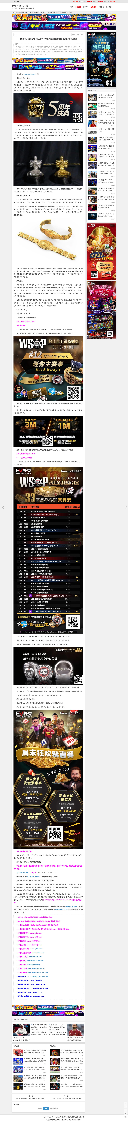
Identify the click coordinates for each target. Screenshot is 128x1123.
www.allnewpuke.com (40, 988)
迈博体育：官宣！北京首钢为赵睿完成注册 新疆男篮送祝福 (106, 123)
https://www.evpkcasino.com (37, 972)
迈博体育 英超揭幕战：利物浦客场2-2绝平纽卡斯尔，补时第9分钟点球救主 (75, 1040)
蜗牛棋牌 (108, 7)
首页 (71, 7)
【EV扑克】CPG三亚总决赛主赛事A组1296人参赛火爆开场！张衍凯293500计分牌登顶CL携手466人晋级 (35, 1078)
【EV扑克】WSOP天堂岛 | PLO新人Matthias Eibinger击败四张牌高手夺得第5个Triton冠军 (71, 1086)
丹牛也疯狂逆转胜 (33, 877)
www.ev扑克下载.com (34, 945)
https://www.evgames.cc (36, 968)
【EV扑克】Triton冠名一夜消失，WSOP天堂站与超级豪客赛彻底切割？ (57, 1034)
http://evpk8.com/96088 (64, 900)
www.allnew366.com (38, 984)
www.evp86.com (29, 74)
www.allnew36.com (37, 980)
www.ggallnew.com (37, 996)
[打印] (69, 34)
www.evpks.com (36, 933)
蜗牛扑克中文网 (20, 5)
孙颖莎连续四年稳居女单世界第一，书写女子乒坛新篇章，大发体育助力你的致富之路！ (71, 1061)
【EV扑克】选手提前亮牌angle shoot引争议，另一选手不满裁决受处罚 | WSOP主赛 (71, 1078)
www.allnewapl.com (35, 992)
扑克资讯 (85, 7)
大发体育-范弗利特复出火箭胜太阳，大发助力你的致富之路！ (106, 199)
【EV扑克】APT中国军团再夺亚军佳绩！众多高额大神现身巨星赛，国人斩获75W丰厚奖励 (71, 1052)
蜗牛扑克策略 (22, 12)
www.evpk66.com (36, 949)
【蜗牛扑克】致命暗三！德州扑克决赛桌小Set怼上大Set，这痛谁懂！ (106, 148)
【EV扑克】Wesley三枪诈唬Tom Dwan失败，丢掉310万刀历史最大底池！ (71, 1069)
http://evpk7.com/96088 (35, 961)
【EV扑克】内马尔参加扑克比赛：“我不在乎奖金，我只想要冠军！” (106, 140)
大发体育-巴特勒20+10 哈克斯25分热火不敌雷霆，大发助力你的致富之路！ (106, 165)
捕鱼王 (95, 1)
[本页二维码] (125, 1116)
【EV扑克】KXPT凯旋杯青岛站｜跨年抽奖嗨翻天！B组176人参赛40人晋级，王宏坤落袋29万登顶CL (35, 1052)
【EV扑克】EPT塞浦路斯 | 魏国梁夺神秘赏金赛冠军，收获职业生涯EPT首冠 (106, 216)
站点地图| (70, 1117)
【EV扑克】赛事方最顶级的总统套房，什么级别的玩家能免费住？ (39, 1034)
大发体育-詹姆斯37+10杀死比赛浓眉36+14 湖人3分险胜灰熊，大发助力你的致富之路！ (35, 1086)
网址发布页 (82, 1)
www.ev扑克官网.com (34, 941)
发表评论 (76, 34)
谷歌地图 (81, 1117)
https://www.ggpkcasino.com (38, 976)
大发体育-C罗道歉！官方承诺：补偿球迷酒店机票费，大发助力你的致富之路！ (106, 174)
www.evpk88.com (38, 953)
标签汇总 (106, 1)
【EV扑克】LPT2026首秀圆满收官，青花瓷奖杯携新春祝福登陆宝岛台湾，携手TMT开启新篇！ (35, 1069)
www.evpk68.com (35, 957)
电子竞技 (101, 7)
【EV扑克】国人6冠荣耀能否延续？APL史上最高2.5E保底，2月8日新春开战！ (35, 1061)
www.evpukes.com (33, 964)
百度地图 (76, 1117)
